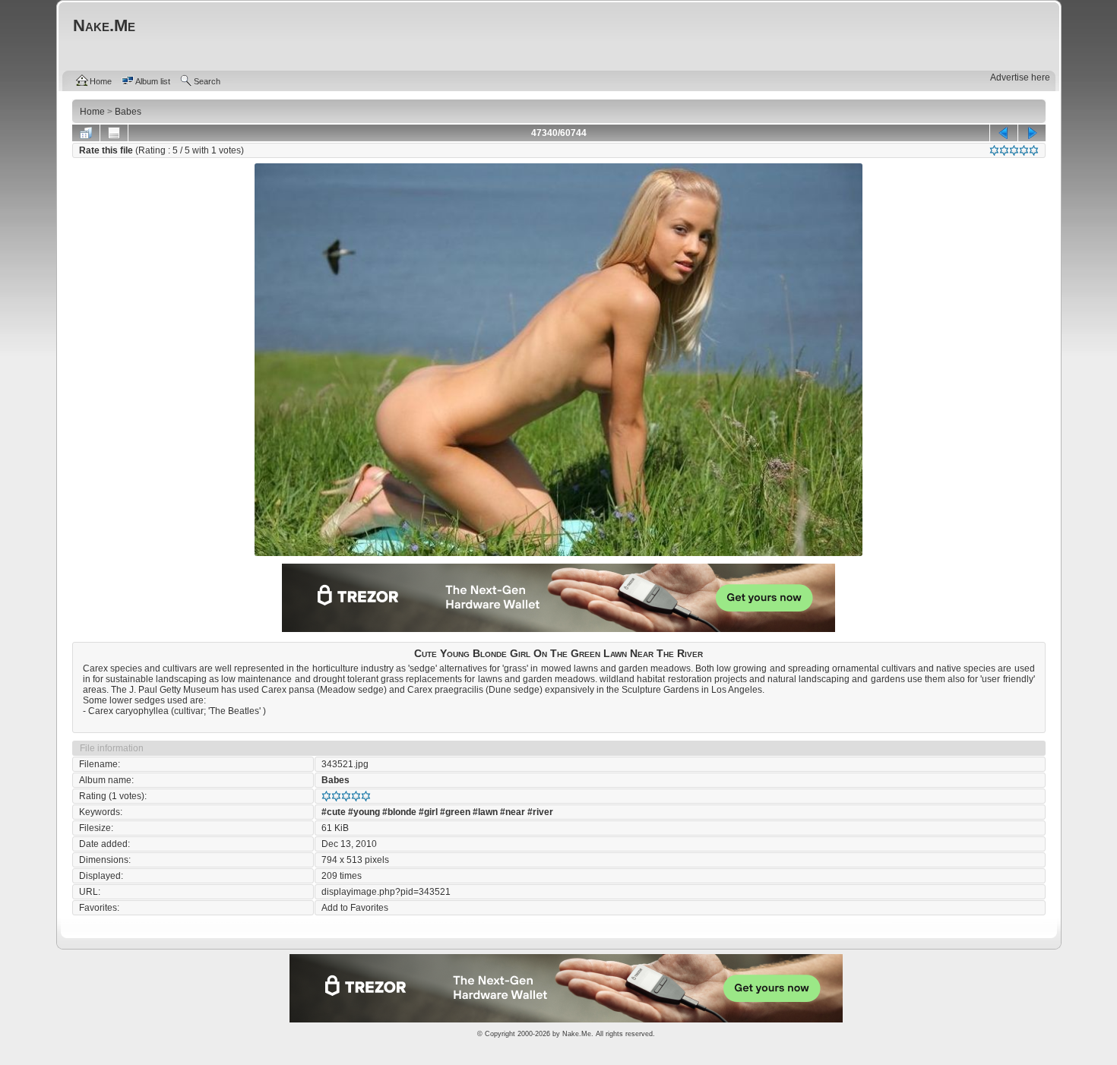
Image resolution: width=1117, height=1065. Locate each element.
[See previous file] (1003, 133)
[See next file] (1032, 133)
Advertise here (1020, 77)
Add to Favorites (354, 907)
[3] (1014, 150)
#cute (333, 812)
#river (540, 812)
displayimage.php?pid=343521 (386, 891)
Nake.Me (576, 1034)
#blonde (399, 812)
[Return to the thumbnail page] (86, 133)
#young (364, 812)
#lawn (485, 812)
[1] (994, 150)
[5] (1034, 150)
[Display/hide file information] (114, 133)
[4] (1024, 150)
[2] (1004, 150)
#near (512, 812)
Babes (335, 780)
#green (455, 812)
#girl (428, 812)
